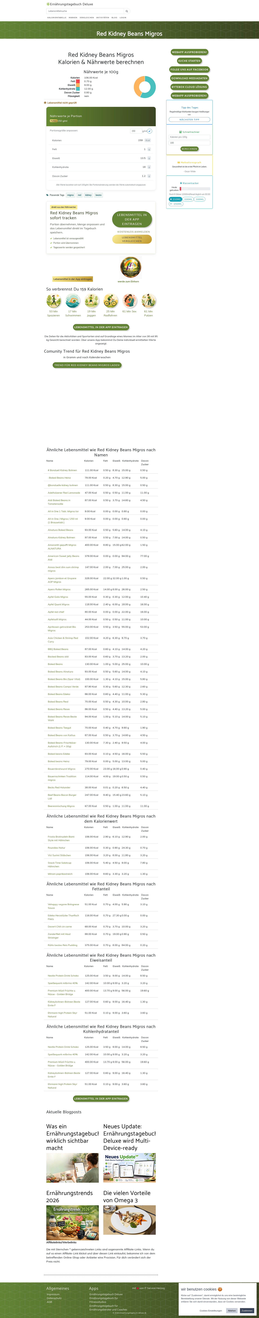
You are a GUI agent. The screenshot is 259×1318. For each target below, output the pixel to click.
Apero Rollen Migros (59, 589)
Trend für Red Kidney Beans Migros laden (87, 365)
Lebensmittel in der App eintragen (132, 219)
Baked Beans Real (58, 701)
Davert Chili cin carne (60, 926)
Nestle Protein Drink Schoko (63, 975)
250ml (176, 199)
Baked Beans (55, 664)
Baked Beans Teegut (59, 727)
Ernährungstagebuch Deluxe (71, 4)
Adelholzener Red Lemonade (64, 492)
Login (123, 17)
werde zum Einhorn (128, 281)
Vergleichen (87, 17)
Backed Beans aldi (58, 656)
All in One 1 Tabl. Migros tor (63, 511)
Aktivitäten (102, 17)
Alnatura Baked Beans (60, 529)
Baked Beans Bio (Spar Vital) (64, 679)
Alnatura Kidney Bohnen (61, 537)
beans (98, 195)
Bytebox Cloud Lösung (189, 86)
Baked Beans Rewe (59, 709)
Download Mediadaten (189, 78)
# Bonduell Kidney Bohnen (62, 470)
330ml (188, 199)
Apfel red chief (56, 611)
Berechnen (189, 149)
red (79, 195)
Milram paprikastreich (60, 873)
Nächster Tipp (189, 119)
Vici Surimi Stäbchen (59, 855)
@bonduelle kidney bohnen (63, 485)
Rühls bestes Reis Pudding (62, 945)
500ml (199, 199)
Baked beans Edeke (59, 753)
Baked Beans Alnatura (60, 671)
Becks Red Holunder (59, 787)
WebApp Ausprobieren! (189, 52)
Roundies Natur (56, 847)
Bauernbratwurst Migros (61, 768)
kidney (88, 195)
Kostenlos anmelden (134, 231)
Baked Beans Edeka (59, 694)
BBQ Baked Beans (58, 649)
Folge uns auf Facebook (189, 69)
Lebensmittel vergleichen (132, 239)
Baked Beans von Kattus (61, 735)
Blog (114, 17)
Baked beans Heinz (58, 761)
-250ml (177, 204)
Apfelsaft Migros (57, 619)
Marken (73, 17)
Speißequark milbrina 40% (63, 983)
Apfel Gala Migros (58, 596)
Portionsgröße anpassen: (64, 130)
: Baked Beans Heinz (59, 477)
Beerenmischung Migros (61, 805)
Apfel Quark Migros (58, 604)
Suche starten (189, 60)
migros (70, 195)
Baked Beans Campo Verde (63, 686)
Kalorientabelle (57, 17)
